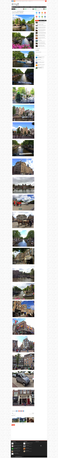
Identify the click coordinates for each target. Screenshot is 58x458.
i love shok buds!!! (27, 445)
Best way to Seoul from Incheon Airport (42, 32)
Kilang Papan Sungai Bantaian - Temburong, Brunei (41, 67)
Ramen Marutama (27, 450)
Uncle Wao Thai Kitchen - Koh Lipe (17, 450)
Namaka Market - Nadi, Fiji (40, 24)
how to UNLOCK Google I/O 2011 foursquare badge (41, 57)
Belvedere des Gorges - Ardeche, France (27, 423)
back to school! (39, 59)
